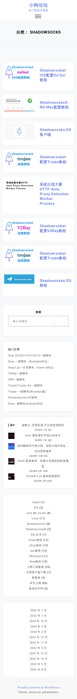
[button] (38, 17)
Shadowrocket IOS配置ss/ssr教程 (53, 75)
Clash (36, 502)
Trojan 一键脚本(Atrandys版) (27, 391)
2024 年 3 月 (38, 626)
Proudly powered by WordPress (38, 687)
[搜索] (61, 321)
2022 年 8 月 (38, 669)
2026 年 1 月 (38, 610)
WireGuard (36, 556)
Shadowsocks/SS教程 (54, 283)
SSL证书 (36, 534)
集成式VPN (36, 588)
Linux (35, 518)
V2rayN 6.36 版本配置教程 (43, 476)
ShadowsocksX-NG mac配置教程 (54, 104)
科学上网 (35, 583)
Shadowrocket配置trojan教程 (53, 159)
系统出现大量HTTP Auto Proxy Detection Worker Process (54, 193)
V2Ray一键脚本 (18, 373)
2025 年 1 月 (38, 615)
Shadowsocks (36, 523)
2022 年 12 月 (39, 653)
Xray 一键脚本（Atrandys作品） (29, 361)
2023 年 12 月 (39, 637)
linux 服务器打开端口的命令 (43, 435)
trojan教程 (35, 540)
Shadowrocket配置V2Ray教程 (53, 228)
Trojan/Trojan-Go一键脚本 (25, 385)
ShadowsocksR (36, 529)
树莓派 (36, 577)
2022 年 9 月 (38, 664)
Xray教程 (35, 561)
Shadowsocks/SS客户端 (54, 132)
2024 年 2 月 (38, 631)
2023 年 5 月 (38, 648)
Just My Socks (36, 513)
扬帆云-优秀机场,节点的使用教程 (43, 425)
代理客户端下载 (36, 572)
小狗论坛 (38, 5)
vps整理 (35, 550)
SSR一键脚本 (16, 379)
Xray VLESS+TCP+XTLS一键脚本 (29, 355)
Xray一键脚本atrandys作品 (25, 403)
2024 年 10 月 (39, 621)
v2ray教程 (35, 545)
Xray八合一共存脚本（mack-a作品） (32, 367)
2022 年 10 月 (39, 658)
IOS (36, 507)
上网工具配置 (35, 567)
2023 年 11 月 (39, 642)
